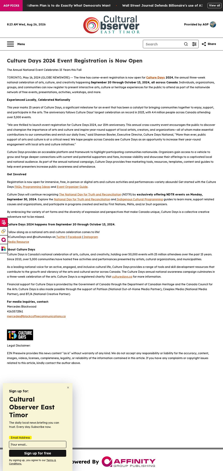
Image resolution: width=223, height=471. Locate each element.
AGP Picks (11, 5)
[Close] (68, 387)
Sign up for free (37, 453)
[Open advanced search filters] (194, 44)
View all (214, 5)
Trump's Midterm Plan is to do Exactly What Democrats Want (60, 5)
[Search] (186, 44)
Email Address (20, 437)
